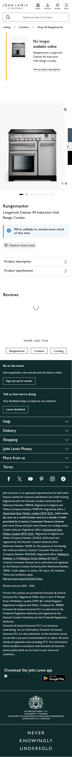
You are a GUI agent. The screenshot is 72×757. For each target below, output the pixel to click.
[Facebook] (8, 480)
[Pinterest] (41, 480)
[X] (19, 480)
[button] (66, 6)
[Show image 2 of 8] (67, 146)
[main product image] (21, 56)
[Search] (8, 17)
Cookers (24, 27)
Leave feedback (15, 409)
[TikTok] (63, 480)
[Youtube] (30, 480)
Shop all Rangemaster (50, 27)
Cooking (5, 27)
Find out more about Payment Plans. (23, 578)
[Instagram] (52, 480)
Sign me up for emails (19, 381)
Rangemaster (17, 351)
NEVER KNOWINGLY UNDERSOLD (36, 740)
